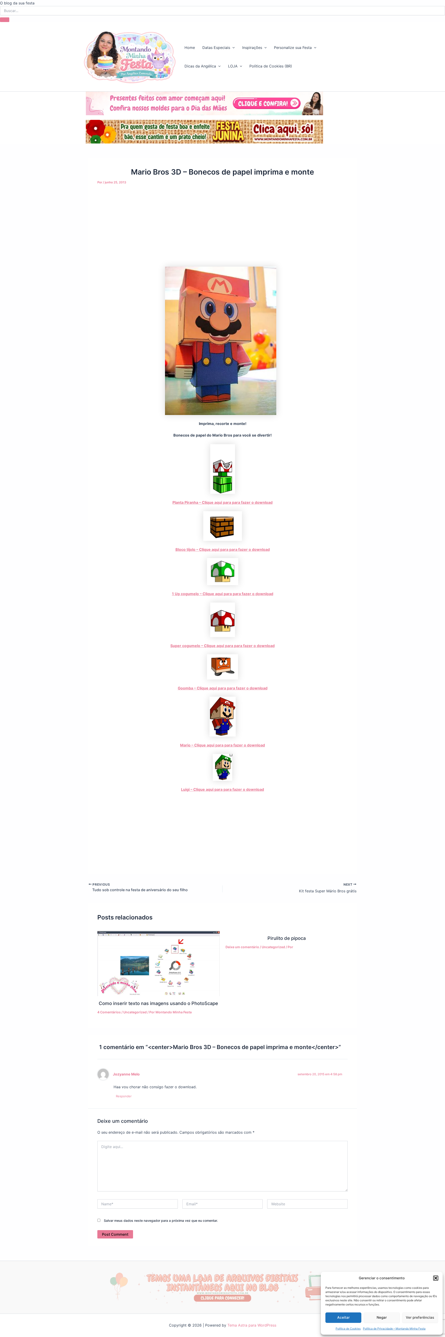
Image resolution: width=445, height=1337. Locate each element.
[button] (435, 1278)
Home (189, 47)
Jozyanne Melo (126, 1074)
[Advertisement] (222, 232)
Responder (124, 1096)
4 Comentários (109, 1012)
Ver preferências (420, 1317)
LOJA (233, 66)
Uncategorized (135, 1012)
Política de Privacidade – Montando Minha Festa (394, 1328)
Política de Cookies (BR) (270, 66)
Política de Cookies (348, 1328)
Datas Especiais (216, 47)
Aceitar (343, 1317)
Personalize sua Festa (293, 47)
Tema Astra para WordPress (251, 1325)
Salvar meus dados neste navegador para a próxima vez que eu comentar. (161, 1220)
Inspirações (252, 47)
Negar (382, 1317)
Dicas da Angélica (200, 66)
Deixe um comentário (242, 947)
